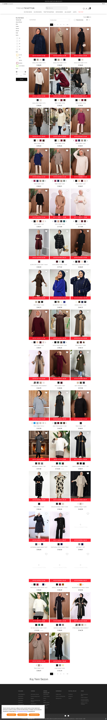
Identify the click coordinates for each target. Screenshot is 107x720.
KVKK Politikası (84, 697)
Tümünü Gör (18, 20)
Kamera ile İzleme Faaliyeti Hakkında (85, 700)
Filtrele (21, 79)
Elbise (17, 30)
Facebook (70, 694)
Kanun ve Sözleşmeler (60, 696)
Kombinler (45, 707)
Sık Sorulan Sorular (35, 694)
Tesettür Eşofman (48, 12)
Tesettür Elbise (46, 696)
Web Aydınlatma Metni (84, 695)
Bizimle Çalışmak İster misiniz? (35, 701)
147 (67, 24)
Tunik (44, 700)
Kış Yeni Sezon (38, 12)
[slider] (16, 72)
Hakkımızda (58, 694)
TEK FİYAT (80, 12)
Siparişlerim (20, 696)
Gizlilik (84, 718)
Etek (17, 32)
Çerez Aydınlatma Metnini (21, 711)
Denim (17, 28)
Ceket (17, 26)
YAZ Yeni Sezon (28, 12)
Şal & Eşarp (68, 12)
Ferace (44, 698)
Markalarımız (58, 698)
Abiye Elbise (19, 22)
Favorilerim (20, 700)
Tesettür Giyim (46, 702)
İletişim (32, 698)
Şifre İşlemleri (21, 704)
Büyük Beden (59, 12)
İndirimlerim (20, 698)
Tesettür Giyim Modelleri (46, 705)
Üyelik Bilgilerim (21, 694)
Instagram (70, 696)
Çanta (74, 12)
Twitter (69, 698)
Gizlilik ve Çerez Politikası (84, 703)
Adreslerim (20, 702)
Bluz (17, 24)
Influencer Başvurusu (35, 696)
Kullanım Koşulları (79, 718)
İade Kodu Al (33, 703)
